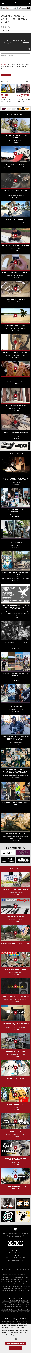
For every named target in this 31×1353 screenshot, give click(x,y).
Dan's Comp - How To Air (15, 164)
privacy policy (19, 1335)
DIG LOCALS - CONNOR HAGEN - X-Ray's (7, 96)
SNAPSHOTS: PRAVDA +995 (15, 834)
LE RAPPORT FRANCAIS (15, 916)
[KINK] (15, 446)
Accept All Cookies (15, 1348)
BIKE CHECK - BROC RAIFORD (15, 970)
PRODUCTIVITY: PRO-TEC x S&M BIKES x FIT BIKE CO (15, 573)
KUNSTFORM (6, 1306)
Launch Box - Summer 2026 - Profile (15, 943)
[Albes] (23, 860)
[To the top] (15, 1229)
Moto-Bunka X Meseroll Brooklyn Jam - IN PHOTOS (15, 706)
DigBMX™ (25, 1233)
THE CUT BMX (16, 1302)
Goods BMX (5, 1323)
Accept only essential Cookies (15, 1343)
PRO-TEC (19, 1308)
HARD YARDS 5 (15, 1131)
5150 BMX (25, 1321)
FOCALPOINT (5, 1304)
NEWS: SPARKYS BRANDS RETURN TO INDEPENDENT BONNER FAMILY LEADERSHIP (15, 607)
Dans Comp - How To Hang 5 (15, 326)
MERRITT (25, 1306)
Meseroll (13, 1323)
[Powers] (23, 852)
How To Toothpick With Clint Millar (15, 136)
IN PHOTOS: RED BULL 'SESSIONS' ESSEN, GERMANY (15, 542)
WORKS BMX (20, 1311)
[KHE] (15, 8)
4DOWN (27, 1311)
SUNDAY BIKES (13, 1309)
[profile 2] (23, 1216)
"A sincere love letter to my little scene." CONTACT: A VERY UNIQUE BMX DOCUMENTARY (15, 771)
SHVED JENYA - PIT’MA (15, 1078)
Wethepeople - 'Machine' (15, 1051)
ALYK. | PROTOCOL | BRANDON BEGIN (15, 996)
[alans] (8, 1216)
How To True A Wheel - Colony (15, 352)
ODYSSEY (3, 1308)
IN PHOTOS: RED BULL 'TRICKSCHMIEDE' (15, 510)
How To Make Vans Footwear (15, 379)
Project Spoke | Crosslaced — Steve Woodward (15, 1159)
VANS (14, 1311)
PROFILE (9, 1308)
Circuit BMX (10, 1321)
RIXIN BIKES (26, 1308)
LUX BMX (13, 1306)
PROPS (15, 1308)
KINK (27, 1304)
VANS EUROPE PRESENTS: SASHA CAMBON (15, 1187)
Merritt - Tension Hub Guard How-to (15, 433)
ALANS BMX (6, 1300)
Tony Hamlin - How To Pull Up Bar (15, 246)
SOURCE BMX (4, 1309)
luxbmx (3, 75)
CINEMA (4, 1302)
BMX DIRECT (13, 1300)
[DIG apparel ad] (15, 108)
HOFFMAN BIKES (14, 1304)
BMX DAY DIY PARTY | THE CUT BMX (15, 890)
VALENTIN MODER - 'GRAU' (15, 1105)
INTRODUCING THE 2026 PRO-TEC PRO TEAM (15, 803)
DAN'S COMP (25, 1302)
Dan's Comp (18, 1321)
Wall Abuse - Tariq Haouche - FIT (23, 96)
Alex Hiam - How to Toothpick (15, 219)
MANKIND (19, 1306)
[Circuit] (8, 860)
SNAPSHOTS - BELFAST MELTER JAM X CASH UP (15, 674)
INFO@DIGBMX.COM (17, 1260)
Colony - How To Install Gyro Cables (15, 191)
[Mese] (8, 852)
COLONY (9, 1302)
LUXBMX (3, 64)
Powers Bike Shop (22, 1323)
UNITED (9, 1311)
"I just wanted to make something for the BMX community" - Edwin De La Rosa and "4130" (15, 738)
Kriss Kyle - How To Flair (16, 299)
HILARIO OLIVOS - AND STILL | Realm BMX (15, 1024)
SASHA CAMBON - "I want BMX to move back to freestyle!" (15, 479)
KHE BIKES (22, 1304)
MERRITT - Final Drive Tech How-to (15, 272)
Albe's (4, 1321)
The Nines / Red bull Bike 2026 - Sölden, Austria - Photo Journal (15, 643)
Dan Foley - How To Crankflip (15, 405)
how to (8, 75)
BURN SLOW (24, 1300)
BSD (19, 1300)
